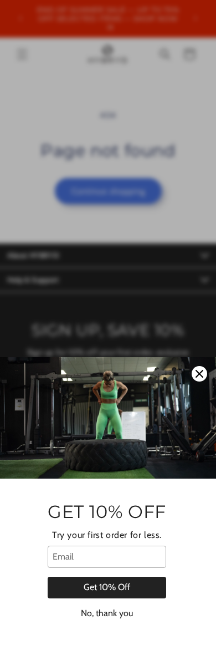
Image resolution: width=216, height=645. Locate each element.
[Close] (199, 374)
